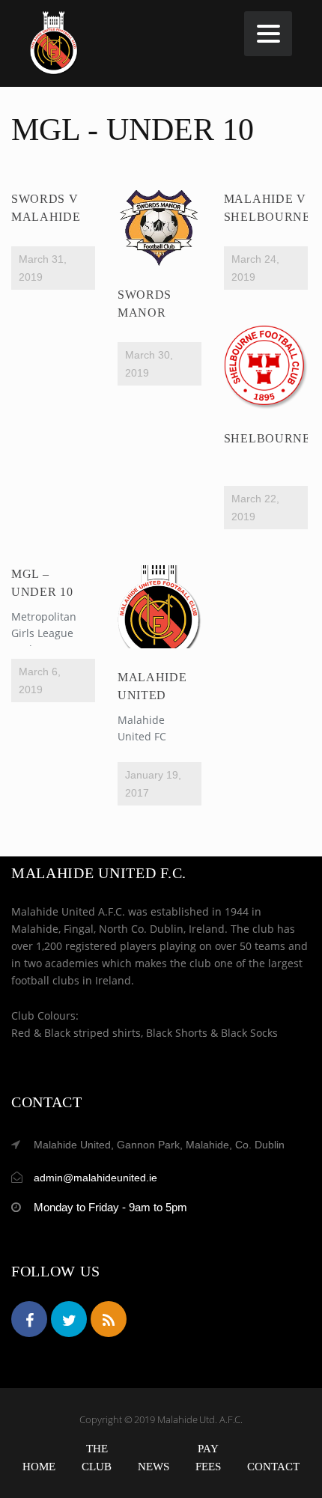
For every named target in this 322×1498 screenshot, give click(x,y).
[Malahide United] (159, 606)
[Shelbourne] (266, 367)
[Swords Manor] (159, 227)
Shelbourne (267, 438)
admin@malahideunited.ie (95, 1178)
